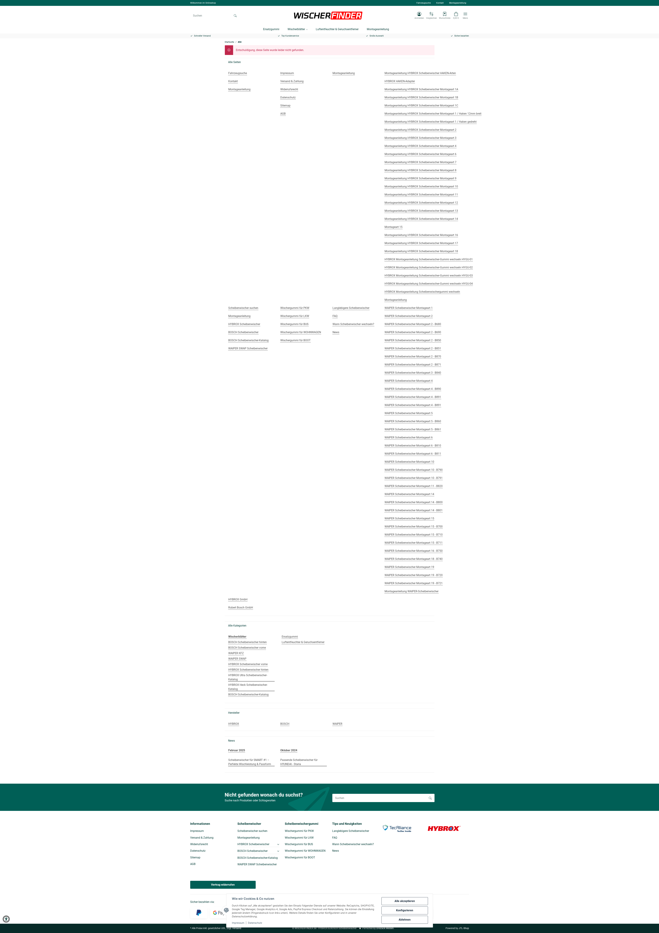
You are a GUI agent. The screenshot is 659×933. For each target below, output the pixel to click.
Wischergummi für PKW (299, 831)
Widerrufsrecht (199, 844)
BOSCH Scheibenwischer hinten (247, 642)
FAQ (334, 837)
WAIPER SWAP (237, 658)
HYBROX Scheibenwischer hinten (248, 669)
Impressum (238, 922)
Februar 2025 (236, 750)
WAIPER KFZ (236, 653)
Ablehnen (405, 919)
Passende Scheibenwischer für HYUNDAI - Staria (299, 762)
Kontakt (440, 3)
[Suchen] (235, 15)
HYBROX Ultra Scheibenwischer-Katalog (247, 677)
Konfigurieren (404, 910)
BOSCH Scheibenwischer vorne (247, 647)
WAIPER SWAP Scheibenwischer (257, 864)
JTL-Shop (464, 928)
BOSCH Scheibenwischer (252, 851)
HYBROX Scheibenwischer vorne (248, 664)
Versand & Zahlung (201, 837)
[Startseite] (328, 15)
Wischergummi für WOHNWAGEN (305, 850)
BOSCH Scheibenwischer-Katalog (248, 694)
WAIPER (337, 723)
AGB (193, 864)
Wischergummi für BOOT (300, 857)
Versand (236, 928)
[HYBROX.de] (444, 828)
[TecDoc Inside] (397, 828)
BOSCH (284, 723)
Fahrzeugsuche (423, 3)
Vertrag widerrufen (223, 884)
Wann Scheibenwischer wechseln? (353, 844)
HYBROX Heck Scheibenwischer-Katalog (248, 687)
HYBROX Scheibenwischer (253, 844)
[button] (419, 15)
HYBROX (233, 723)
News (335, 850)
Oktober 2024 (288, 750)
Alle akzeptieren (405, 901)
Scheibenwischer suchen (252, 831)
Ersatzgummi (290, 636)
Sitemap (195, 857)
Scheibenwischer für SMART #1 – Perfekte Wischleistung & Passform (249, 762)
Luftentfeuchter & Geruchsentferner (303, 642)
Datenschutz (255, 922)
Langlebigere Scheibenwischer (350, 831)
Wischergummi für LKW (299, 837)
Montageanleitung (457, 3)
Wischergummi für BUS (299, 844)
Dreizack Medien (385, 928)
